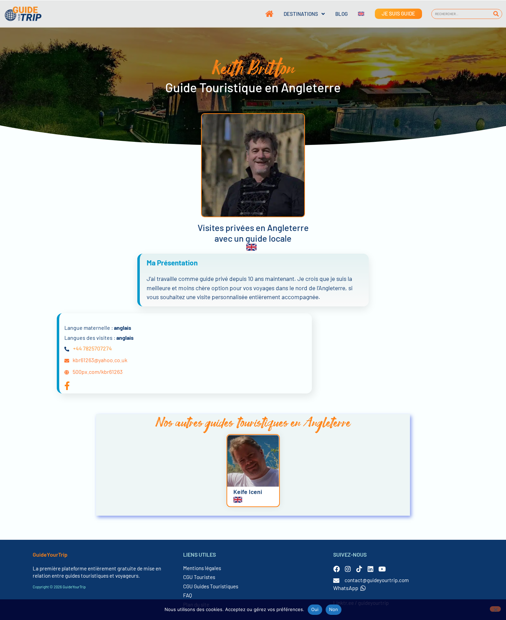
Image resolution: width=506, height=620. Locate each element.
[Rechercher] (496, 14)
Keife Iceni (247, 491)
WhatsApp (345, 588)
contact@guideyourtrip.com (377, 580)
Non (333, 609)
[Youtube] (382, 569)
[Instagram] (348, 569)
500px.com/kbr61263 (98, 371)
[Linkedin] (370, 569)
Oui (315, 609)
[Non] (495, 609)
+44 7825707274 (92, 348)
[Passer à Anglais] (356, 14)
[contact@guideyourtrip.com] (336, 580)
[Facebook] (336, 569)
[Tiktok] (359, 569)
